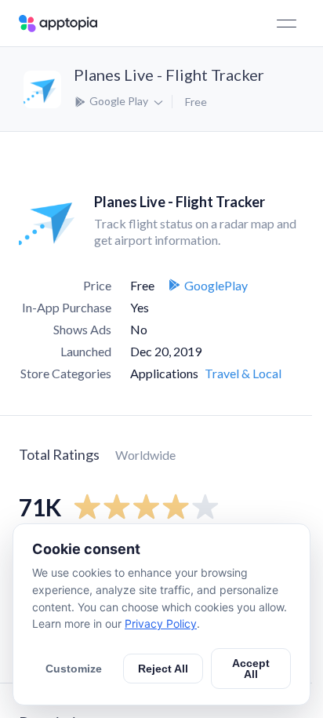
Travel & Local (243, 373)
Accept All (251, 668)
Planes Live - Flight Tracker (169, 74)
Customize (73, 668)
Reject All (163, 668)
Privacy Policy (161, 623)
